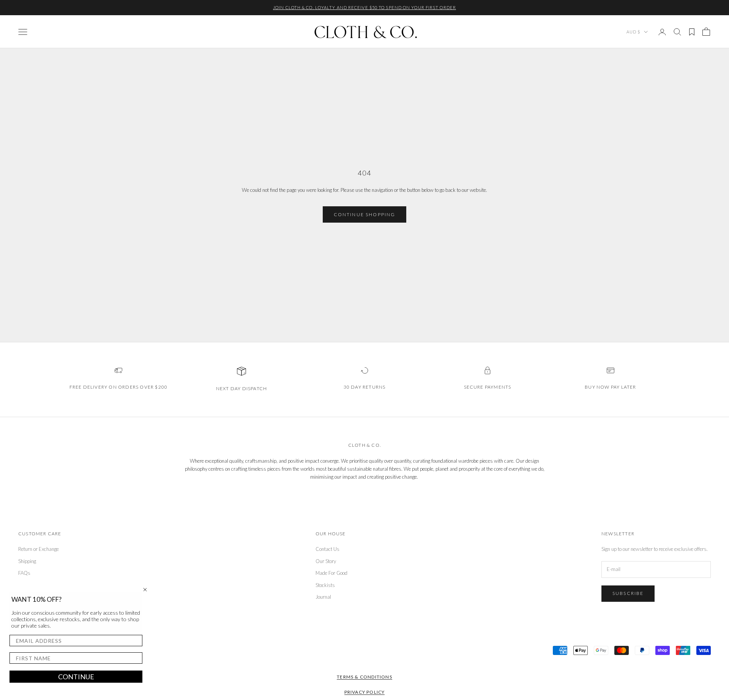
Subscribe (628, 593)
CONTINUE (76, 676)
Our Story (326, 561)
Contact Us (327, 549)
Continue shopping (365, 214)
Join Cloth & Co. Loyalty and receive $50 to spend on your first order (364, 7)
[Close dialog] (145, 589)
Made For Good (331, 573)
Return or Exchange (38, 549)
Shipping (27, 561)
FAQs (24, 573)
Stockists (325, 585)
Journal (323, 597)
